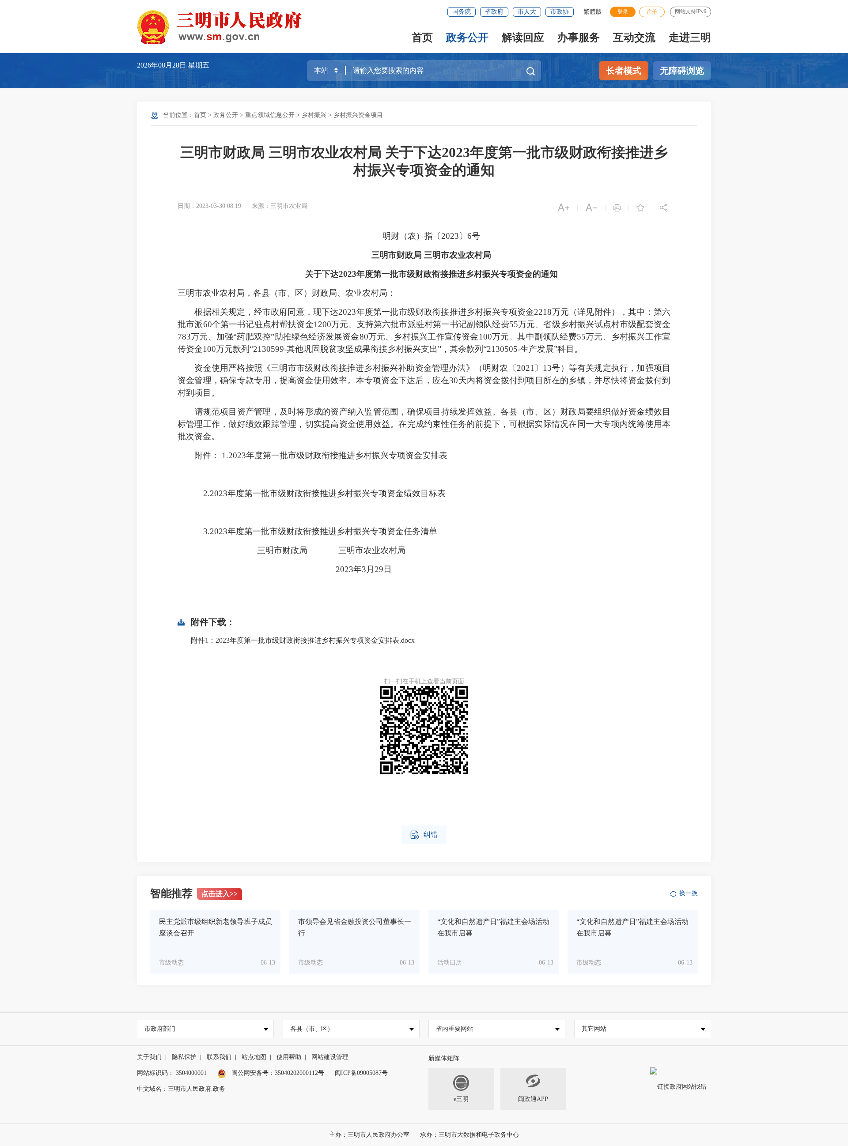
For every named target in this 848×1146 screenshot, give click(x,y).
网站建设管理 (329, 1057)
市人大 (527, 11)
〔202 (519, 368)
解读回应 (523, 37)
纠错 (424, 835)
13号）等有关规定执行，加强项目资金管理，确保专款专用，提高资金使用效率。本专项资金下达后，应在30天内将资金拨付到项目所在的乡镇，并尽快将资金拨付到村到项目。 (424, 380)
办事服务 (578, 37)
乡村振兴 (314, 115)
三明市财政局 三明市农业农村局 (431, 255)
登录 (622, 12)
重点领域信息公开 (270, 115)
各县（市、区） (311, 1028)
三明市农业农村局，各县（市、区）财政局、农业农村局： (287, 293)
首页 (422, 37)
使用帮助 (288, 1057)
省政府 (494, 11)
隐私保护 (184, 1057)
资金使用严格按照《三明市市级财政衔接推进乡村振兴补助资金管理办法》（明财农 (351, 368)
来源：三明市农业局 (279, 206)
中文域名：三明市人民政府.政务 (181, 1089)
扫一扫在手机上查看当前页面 (424, 681)
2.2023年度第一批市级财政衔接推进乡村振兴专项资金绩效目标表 (324, 493)
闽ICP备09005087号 (361, 1073)
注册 (652, 12)
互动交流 (634, 37)
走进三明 (690, 37)
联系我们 (219, 1057)
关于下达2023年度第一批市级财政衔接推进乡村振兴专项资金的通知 (431, 274)
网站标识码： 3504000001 (172, 1073)
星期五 (198, 65)
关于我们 (149, 1057)
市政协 (559, 11)
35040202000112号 (299, 1073)
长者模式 (623, 70)
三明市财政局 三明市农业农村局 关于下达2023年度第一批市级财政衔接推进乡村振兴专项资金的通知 (424, 161)
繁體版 (592, 11)
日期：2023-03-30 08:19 (209, 206)
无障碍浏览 (682, 70)
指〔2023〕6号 (452, 236)
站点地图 (254, 1057)
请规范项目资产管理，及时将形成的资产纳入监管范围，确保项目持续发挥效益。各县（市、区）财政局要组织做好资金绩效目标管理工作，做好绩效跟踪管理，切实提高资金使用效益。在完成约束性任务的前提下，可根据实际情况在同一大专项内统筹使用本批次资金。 (424, 424)
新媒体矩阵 (443, 1058)
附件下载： (213, 622)
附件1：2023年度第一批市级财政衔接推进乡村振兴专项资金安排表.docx (303, 640)
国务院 (461, 11)
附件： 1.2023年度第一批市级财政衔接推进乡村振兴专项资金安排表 (320, 455)
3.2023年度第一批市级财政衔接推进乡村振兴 (282, 531)
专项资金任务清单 (403, 531)
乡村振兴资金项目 (358, 115)
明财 (390, 236)
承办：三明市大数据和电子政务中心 (469, 1134)
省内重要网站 (454, 1028)
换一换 (688, 893)
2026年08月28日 (162, 65)
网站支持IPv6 (690, 11)
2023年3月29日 (295, 569)
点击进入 (219, 893)
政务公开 (467, 37)
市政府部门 (159, 1028)
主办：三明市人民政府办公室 (369, 1134)
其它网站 (594, 1028)
